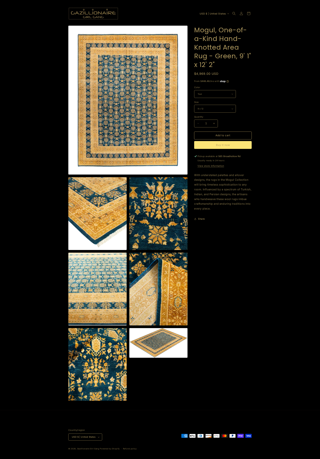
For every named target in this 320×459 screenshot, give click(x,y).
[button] (234, 13)
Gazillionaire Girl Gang (88, 449)
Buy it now (223, 145)
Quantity (198, 116)
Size (196, 102)
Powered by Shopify (110, 449)
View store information (211, 165)
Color (197, 87)
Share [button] (201, 218)
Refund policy (130, 449)
